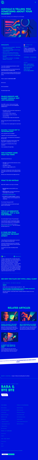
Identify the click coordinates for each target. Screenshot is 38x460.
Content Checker (20, 419)
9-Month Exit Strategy (4, 414)
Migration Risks (4, 426)
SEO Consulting (3, 407)
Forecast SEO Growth (20, 414)
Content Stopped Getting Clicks (22, 421)
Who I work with (4, 428)
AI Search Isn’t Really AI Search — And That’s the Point (8, 346)
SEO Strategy (26, 57)
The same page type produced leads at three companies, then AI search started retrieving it (19, 289)
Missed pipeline (27, 69)
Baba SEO (3, 375)
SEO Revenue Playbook (21, 412)
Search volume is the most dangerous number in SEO (9, 325)
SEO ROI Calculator (20, 410)
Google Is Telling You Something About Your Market (20, 375)
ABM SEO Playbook (20, 423)
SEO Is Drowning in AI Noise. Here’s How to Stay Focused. (28, 325)
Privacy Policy (3, 441)
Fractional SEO (3, 412)
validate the (9, 49)
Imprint (2, 446)
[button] (35, 2)
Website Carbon (11, 454)
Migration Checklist (5, 421)
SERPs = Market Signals (29, 64)
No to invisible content (29, 70)
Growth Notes (8, 375)
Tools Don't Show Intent (29, 65)
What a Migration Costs (6, 423)
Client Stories (3, 433)
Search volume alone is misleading (9, 47)
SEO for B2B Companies (5, 410)
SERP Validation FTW (28, 67)
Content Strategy (33, 57)
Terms (2, 443)
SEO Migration (3, 419)
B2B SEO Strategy (20, 407)
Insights (2, 435)
